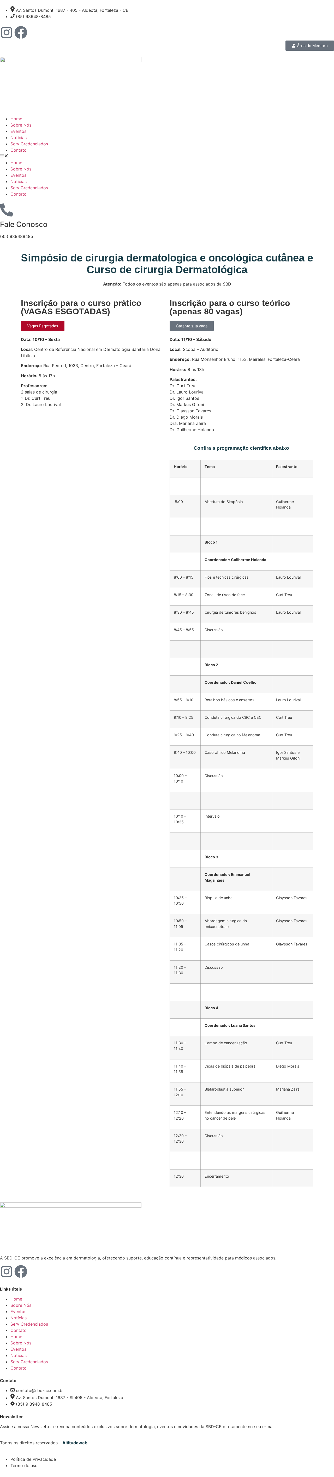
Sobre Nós (20, 125)
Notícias (18, 137)
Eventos (18, 131)
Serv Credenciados (29, 143)
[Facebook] (20, 32)
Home (16, 118)
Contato (18, 150)
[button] (167, 156)
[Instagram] (6, 32)
